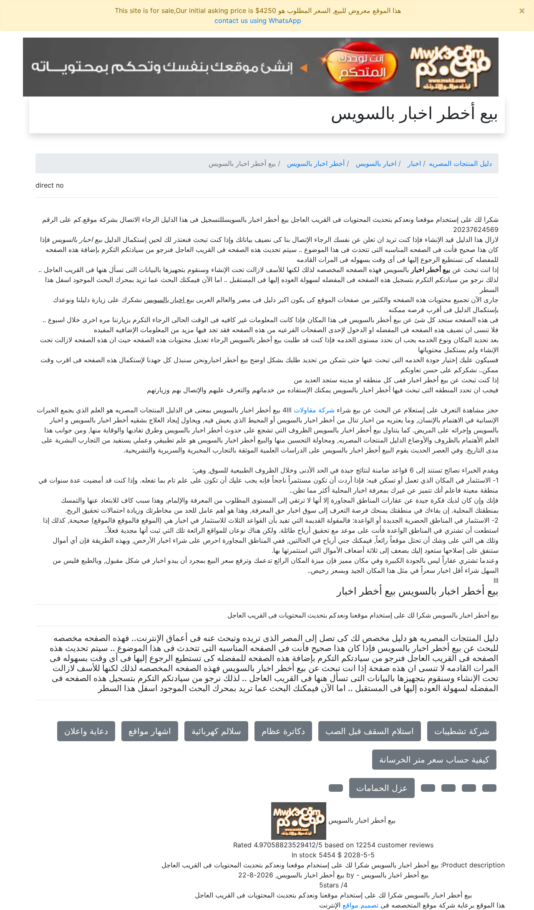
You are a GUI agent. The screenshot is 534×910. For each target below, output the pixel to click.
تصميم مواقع (360, 905)
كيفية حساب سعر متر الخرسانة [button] (434, 760)
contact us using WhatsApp (257, 20)
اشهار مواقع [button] (149, 731)
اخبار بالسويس (376, 163)
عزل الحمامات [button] (382, 788)
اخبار (414, 163)
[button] (489, 788)
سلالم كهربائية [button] (216, 731)
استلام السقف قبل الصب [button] (369, 731)
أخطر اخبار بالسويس (316, 163)
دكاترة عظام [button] (283, 731)
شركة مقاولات (314, 410)
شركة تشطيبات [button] (461, 731)
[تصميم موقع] (261, 66)
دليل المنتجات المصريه (460, 163)
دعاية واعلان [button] (86, 731)
